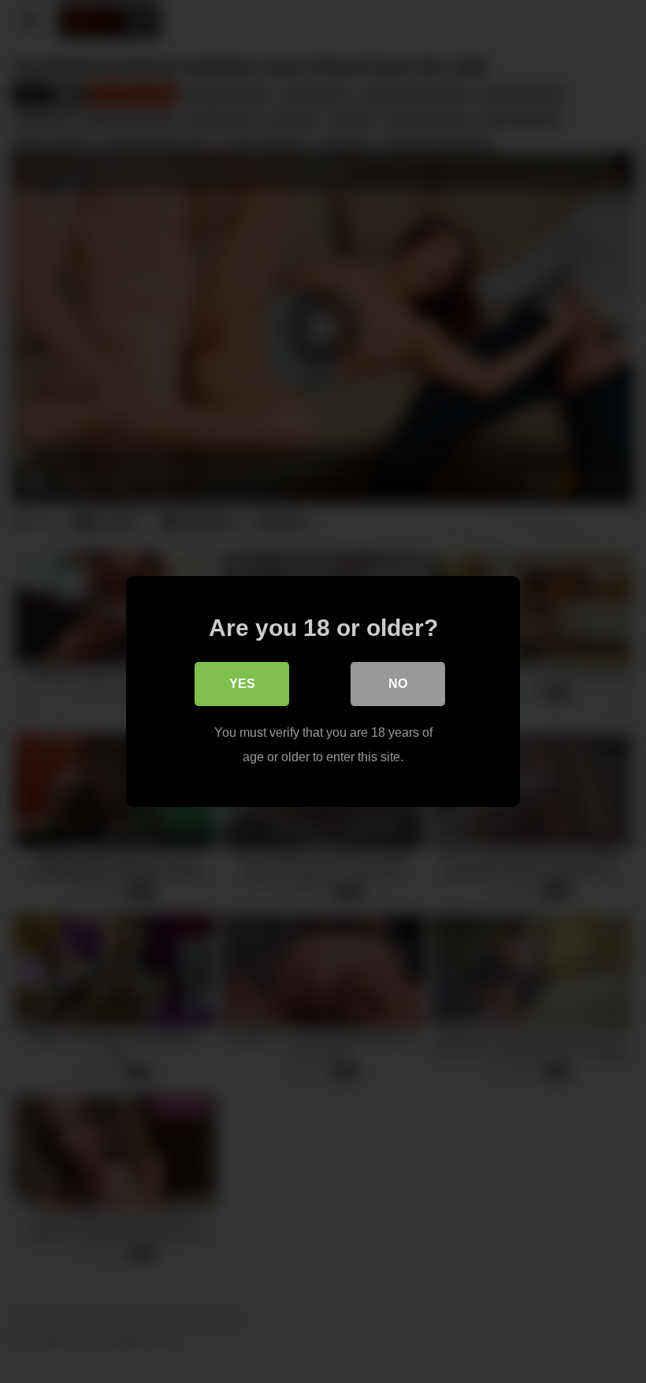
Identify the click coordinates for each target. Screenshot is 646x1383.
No (397, 683)
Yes (242, 683)
